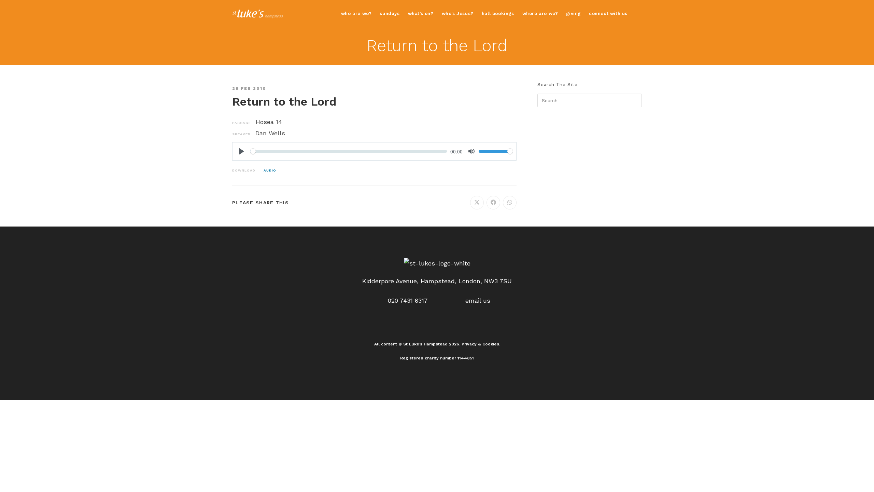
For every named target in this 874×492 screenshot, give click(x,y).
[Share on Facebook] (493, 202)
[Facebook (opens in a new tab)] (639, 14)
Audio (270, 170)
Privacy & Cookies (480, 344)
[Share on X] (477, 202)
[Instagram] (437, 325)
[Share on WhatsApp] (510, 202)
